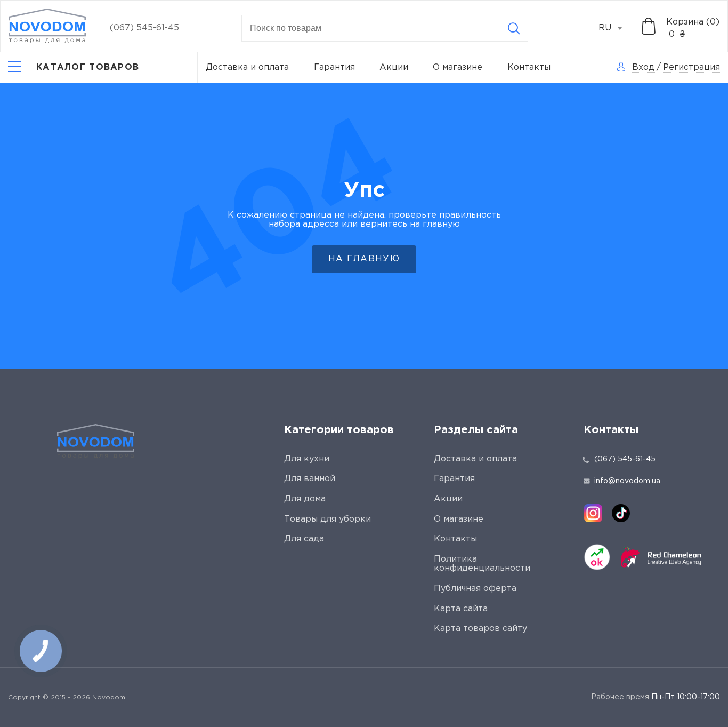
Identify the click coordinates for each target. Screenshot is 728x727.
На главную (364, 259)
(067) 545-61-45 (144, 28)
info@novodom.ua (627, 481)
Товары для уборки (327, 519)
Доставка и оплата (247, 67)
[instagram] (593, 513)
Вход (643, 67)
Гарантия (334, 67)
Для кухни (306, 459)
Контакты (529, 67)
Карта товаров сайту (480, 629)
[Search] (514, 28)
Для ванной (309, 479)
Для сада (304, 539)
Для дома (305, 499)
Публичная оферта (475, 589)
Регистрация (691, 67)
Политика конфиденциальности (482, 564)
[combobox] (616, 28)
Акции (393, 67)
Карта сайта (461, 609)
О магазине (457, 67)
